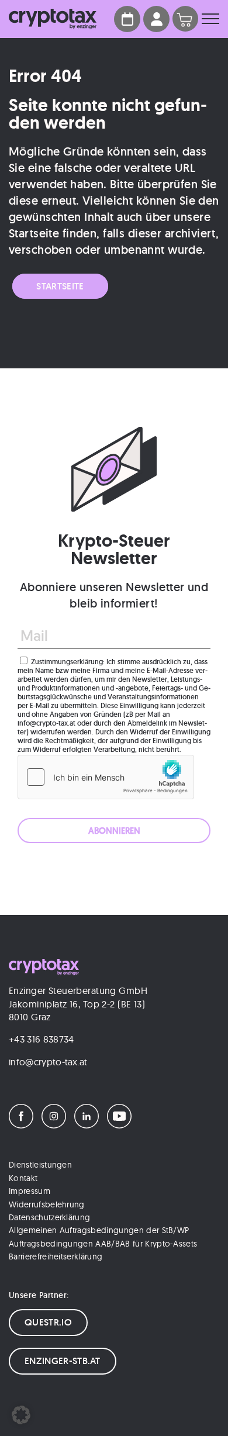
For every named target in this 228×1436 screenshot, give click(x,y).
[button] (21, 1415)
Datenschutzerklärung (49, 1217)
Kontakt (23, 1178)
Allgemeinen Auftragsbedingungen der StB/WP (99, 1230)
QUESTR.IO (48, 1322)
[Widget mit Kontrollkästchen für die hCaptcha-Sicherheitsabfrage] (106, 777)
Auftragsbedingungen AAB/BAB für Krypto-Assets (103, 1243)
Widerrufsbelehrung (47, 1204)
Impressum (29, 1191)
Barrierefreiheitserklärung (55, 1256)
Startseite (60, 286)
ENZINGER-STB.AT (63, 1361)
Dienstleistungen (40, 1164)
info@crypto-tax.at (48, 1062)
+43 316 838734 (41, 1039)
